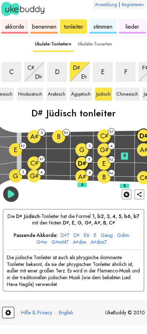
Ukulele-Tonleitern (53, 43)
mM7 (60, 242)
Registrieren (133, 4)
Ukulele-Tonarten (95, 43)
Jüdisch (104, 93)
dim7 (99, 242)
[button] (11, 194)
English (66, 312)
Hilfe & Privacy (36, 312)
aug (107, 235)
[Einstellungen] (126, 194)
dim (123, 235)
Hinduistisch (30, 93)
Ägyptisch (81, 93)
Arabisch (56, 93)
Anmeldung (106, 4)
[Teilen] (139, 194)
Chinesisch (127, 93)
